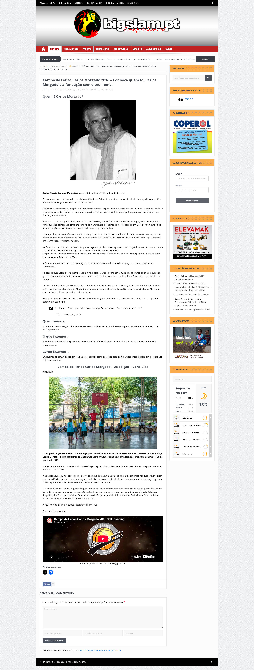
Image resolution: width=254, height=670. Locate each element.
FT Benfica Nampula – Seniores (195, 294)
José (176, 294)
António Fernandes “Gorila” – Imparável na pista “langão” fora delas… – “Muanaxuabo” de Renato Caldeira (193, 286)
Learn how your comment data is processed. (100, 650)
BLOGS (168, 49)
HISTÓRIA (109, 3)
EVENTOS (78, 3)
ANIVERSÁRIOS (153, 49)
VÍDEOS (120, 3)
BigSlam (189, 98)
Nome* (179, 185)
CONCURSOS (133, 3)
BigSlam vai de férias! (201, 309)
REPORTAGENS (121, 49)
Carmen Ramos (181, 309)
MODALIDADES (71, 49)
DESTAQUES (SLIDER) (72, 89)
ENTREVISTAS (102, 49)
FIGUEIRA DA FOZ (94, 3)
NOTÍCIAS (54, 49)
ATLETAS (87, 49)
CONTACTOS (65, 3)
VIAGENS (137, 49)
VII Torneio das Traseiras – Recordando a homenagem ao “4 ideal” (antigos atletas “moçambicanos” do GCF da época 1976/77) (113, 59)
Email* (179, 174)
